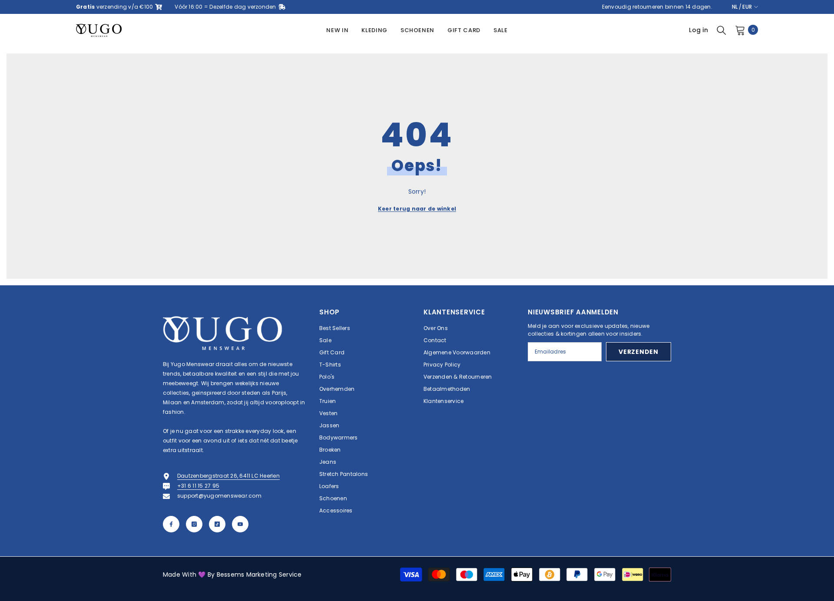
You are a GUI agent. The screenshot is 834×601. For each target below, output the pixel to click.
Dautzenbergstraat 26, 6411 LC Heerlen (228, 475)
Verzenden (638, 351)
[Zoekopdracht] (721, 30)
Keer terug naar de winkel (417, 208)
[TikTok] (217, 524)
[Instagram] (194, 524)
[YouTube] (240, 524)
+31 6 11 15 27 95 (198, 485)
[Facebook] (171, 524)
